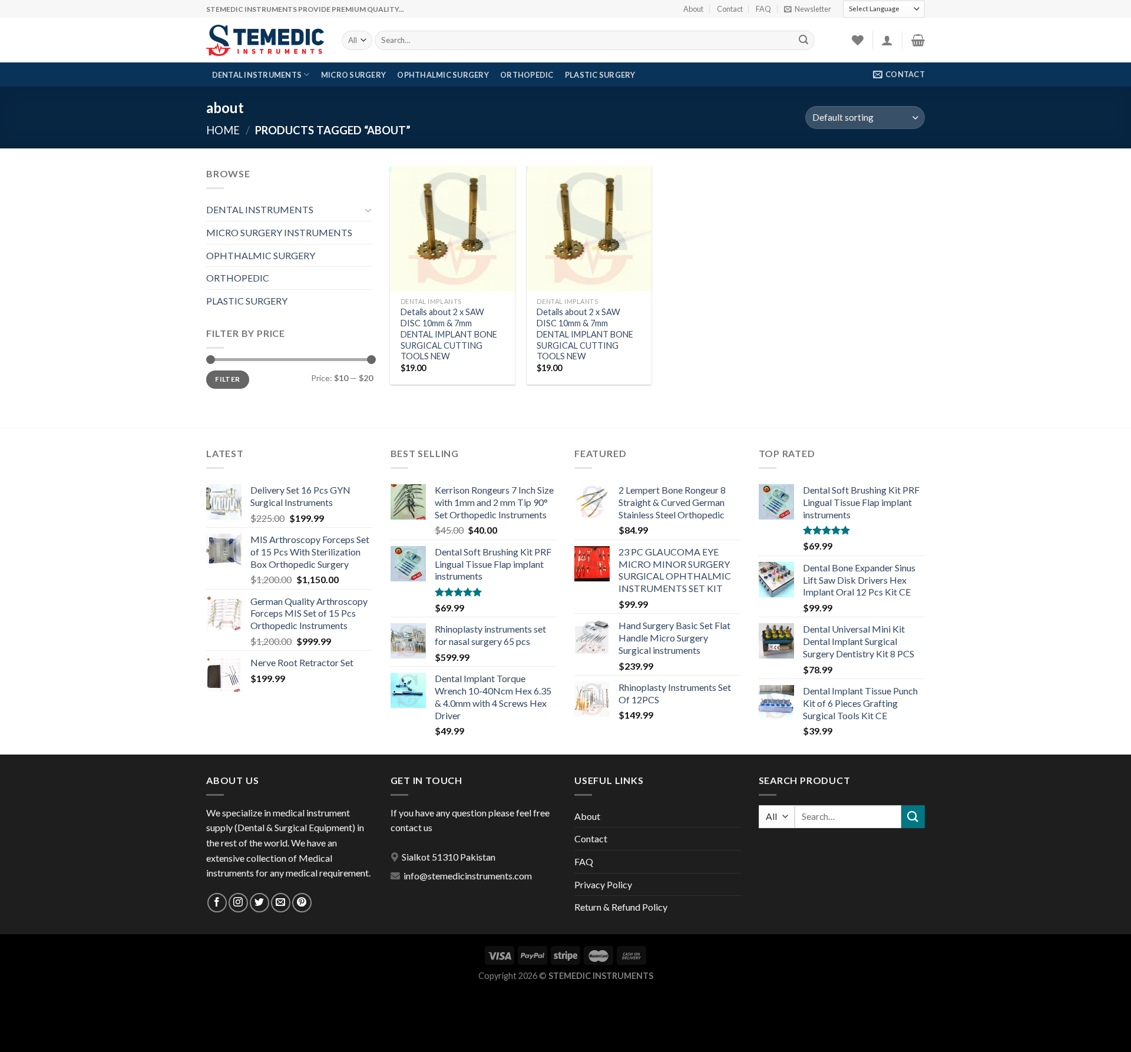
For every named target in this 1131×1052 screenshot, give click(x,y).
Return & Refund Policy (620, 906)
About (693, 9)
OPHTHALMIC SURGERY (443, 75)
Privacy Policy (603, 884)
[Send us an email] (280, 902)
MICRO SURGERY (353, 75)
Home (223, 130)
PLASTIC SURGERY (600, 75)
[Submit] (803, 41)
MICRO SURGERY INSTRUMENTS (279, 232)
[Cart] (918, 40)
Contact (730, 9)
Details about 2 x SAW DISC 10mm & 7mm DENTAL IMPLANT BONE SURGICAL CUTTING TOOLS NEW (449, 334)
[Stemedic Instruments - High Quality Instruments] (265, 40)
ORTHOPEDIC (527, 75)
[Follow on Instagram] (238, 902)
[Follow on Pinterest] (302, 902)
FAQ (763, 9)
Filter (227, 379)
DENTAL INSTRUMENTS (257, 75)
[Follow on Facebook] (217, 902)
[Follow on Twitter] (259, 902)
